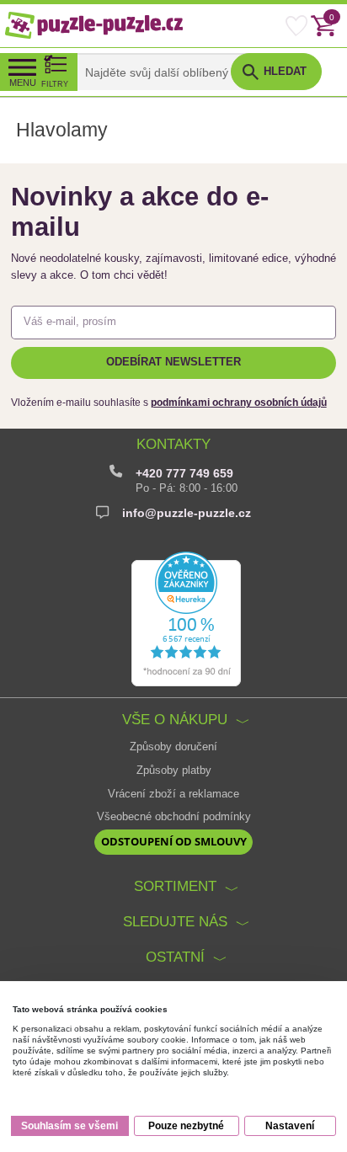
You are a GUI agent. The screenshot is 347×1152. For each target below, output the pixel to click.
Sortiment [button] (175, 885)
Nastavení (289, 1126)
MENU (22, 82)
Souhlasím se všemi (69, 1126)
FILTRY (54, 83)
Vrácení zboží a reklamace (173, 794)
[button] (276, 71)
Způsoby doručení (173, 747)
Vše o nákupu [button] (174, 719)
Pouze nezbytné (186, 1126)
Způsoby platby (173, 770)
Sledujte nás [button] (175, 921)
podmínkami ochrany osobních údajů (239, 402)
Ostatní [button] (175, 956)
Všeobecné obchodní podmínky (174, 817)
